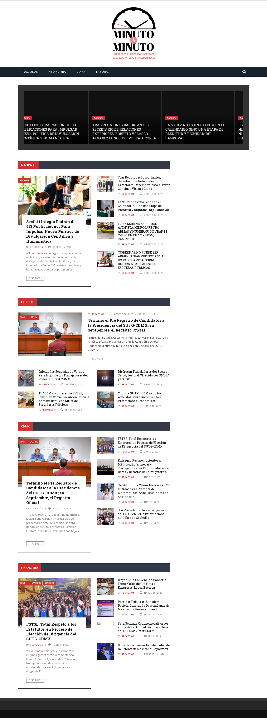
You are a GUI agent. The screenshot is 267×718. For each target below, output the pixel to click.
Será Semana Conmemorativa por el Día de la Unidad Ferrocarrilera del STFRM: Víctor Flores (143, 627)
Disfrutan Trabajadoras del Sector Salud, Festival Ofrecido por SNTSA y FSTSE (143, 375)
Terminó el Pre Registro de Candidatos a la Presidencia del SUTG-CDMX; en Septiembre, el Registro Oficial (126, 325)
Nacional (30, 72)
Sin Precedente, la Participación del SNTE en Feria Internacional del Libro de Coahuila (142, 514)
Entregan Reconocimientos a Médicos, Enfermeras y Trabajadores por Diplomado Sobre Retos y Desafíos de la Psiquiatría (143, 466)
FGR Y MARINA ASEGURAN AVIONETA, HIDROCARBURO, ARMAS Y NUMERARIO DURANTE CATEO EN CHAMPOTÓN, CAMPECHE (206, 131)
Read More (35, 278)
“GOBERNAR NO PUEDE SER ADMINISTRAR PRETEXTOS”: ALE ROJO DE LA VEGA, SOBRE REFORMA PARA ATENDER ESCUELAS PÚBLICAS (142, 260)
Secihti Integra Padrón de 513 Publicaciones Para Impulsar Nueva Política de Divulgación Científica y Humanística (52, 231)
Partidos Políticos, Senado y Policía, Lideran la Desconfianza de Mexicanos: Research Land (144, 605)
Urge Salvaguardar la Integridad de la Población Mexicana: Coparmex (144, 647)
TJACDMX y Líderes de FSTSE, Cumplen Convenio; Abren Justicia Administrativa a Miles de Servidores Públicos (64, 399)
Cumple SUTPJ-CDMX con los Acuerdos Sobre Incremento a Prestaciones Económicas (139, 397)
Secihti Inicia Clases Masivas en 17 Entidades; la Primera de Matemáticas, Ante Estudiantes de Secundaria (143, 491)
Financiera (57, 72)
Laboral (102, 72)
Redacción (36, 247)
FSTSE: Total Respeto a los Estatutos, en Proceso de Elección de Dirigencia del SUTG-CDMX (142, 442)
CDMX (81, 72)
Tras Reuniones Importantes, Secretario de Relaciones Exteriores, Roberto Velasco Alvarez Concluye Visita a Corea (59, 131)
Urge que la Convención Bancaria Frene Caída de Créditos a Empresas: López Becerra (142, 583)
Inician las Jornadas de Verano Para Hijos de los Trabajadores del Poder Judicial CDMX (63, 375)
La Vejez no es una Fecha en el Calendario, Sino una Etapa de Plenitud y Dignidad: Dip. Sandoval (130, 131)
